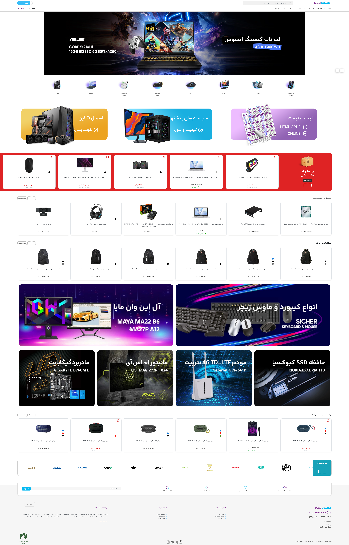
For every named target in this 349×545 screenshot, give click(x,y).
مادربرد (57, 93)
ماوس (190, 93)
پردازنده (258, 93)
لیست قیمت (310, 9)
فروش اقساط (161, 518)
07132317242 (21, 9)
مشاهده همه (307, 180)
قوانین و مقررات (219, 516)
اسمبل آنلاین (301, 9)
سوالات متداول (161, 514)
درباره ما (221, 514)
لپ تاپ (91, 93)
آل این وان (224, 93)
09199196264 (313, 517)
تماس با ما (221, 518)
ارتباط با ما (278, 9)
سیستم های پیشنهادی (289, 9)
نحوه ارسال (162, 516)
